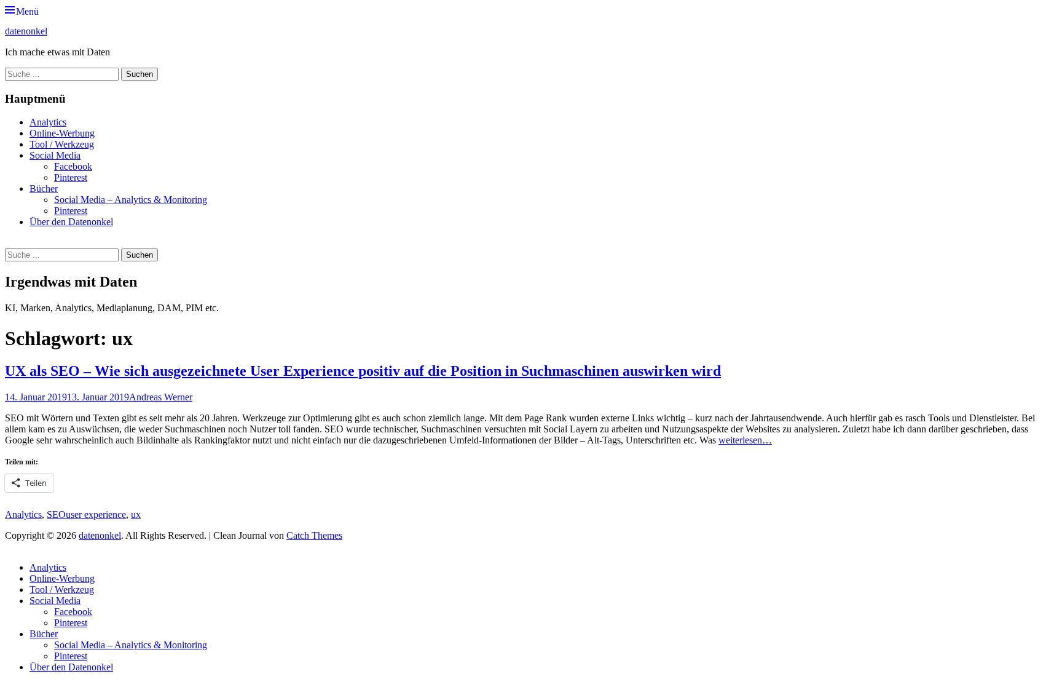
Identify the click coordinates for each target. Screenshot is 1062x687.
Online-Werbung (62, 133)
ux (136, 514)
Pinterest (70, 177)
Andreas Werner (160, 397)
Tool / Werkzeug (62, 144)
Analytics (48, 122)
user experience (96, 514)
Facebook (73, 166)
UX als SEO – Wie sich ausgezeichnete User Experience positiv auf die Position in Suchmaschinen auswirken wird (363, 371)
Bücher (44, 188)
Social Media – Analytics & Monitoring (130, 199)
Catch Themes (314, 535)
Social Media (55, 155)
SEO (56, 514)
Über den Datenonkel (71, 221)
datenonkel (26, 31)
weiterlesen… (745, 440)
